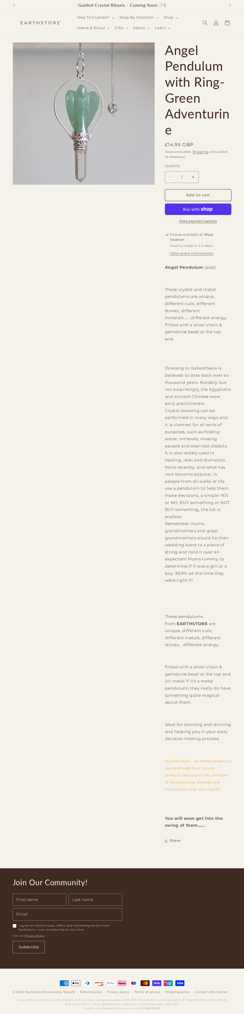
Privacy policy (118, 992)
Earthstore (33, 992)
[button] (95, 17)
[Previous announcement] (14, 5)
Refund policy (91, 992)
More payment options (198, 221)
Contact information (211, 992)
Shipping (200, 152)
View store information (192, 253)
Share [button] (175, 840)
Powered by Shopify (59, 992)
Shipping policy (177, 992)
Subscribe (29, 946)
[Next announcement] (230, 5)
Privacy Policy (35, 935)
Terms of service (147, 992)
